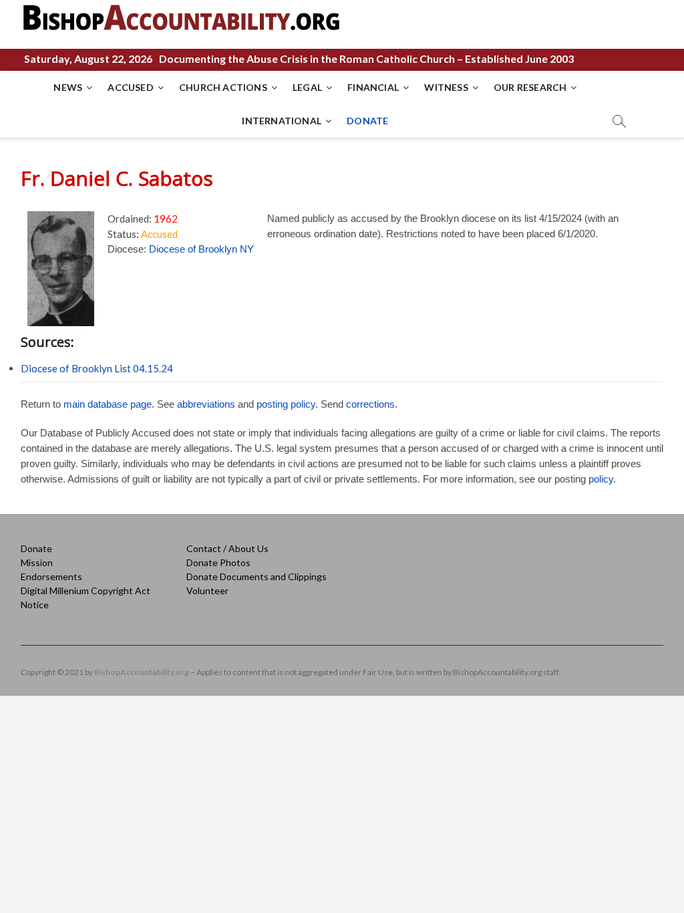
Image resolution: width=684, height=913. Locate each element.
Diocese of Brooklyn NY (201, 249)
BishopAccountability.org (141, 672)
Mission (37, 562)
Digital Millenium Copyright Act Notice (85, 597)
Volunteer (207, 590)
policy (600, 479)
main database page (107, 404)
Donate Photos (218, 562)
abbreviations (206, 404)
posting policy (285, 404)
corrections (370, 404)
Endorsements (51, 576)
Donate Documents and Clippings (256, 576)
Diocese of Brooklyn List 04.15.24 (97, 368)
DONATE (367, 120)
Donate (36, 548)
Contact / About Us (227, 548)
